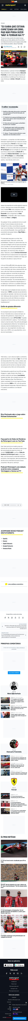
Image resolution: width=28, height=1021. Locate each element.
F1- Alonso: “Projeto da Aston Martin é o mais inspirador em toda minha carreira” (14, 133)
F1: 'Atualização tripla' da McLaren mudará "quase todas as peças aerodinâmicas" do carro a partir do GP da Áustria (13, 129)
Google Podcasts (8, 546)
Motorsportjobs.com (14, 986)
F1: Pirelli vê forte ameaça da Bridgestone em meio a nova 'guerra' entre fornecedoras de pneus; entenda (14, 119)
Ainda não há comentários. (14, 648)
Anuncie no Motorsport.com (14, 999)
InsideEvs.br (14, 981)
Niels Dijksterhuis (8, 46)
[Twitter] (8, 617)
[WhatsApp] (12, 617)
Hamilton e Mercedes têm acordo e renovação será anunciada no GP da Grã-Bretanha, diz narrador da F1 (14, 113)
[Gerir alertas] (22, 617)
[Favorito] (21, 46)
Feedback (14, 997)
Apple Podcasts (7, 543)
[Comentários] (25, 46)
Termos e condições (9, 1013)
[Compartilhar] (18, 46)
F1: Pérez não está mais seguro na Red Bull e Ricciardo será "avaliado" (14, 123)
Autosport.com (14, 988)
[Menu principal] (2, 5)
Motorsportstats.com (14, 990)
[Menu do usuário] (25, 5)
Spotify (5, 538)
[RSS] (21, 973)
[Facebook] (5, 617)
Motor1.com (14, 984)
